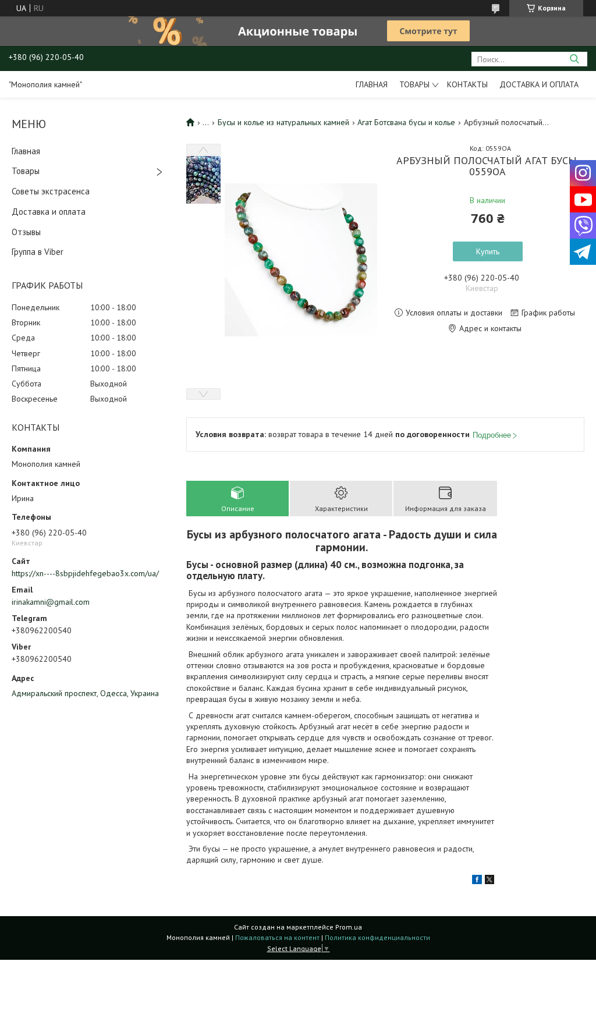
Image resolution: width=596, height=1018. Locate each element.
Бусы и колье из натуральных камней (283, 122)
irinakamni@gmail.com (51, 602)
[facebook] (477, 881)
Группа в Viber (37, 251)
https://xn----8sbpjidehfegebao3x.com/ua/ (85, 573)
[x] (489, 881)
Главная (372, 84)
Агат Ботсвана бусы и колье (406, 122)
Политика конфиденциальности (377, 937)
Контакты (467, 84)
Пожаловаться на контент (277, 937)
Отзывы (26, 231)
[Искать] (574, 59)
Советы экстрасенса (51, 191)
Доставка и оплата (539, 84)
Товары (414, 84)
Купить (487, 251)
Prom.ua (348, 927)
